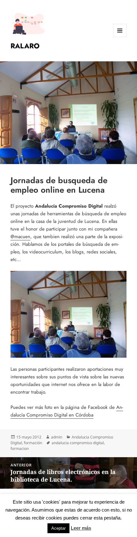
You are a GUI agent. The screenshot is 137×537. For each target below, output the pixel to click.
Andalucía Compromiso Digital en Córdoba (67, 411)
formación (33, 442)
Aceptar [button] (58, 528)
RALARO (25, 46)
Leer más (81, 528)
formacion (20, 448)
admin (56, 437)
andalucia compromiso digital (78, 442)
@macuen (20, 236)
